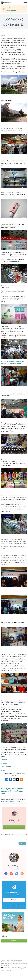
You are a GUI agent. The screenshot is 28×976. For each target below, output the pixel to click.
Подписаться (14, 899)
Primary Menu (25, 2)
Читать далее (21, 834)
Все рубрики (14, 940)
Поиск (22, 843)
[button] (6, 779)
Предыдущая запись (9, 834)
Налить (14, 827)
